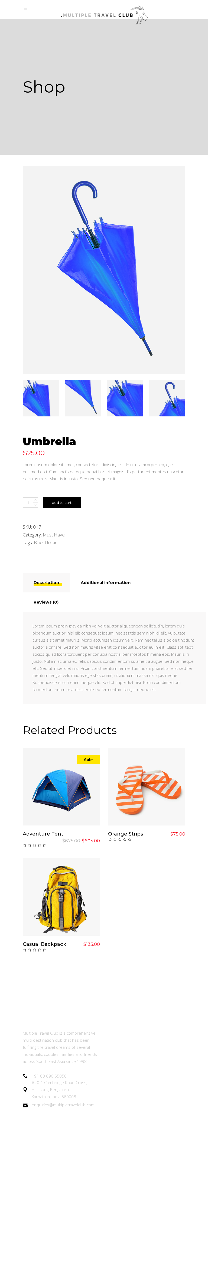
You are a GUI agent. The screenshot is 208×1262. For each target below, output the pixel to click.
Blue (38, 542)
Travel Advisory (123, 1122)
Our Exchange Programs (132, 1062)
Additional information (106, 582)
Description (46, 582)
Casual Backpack (44, 944)
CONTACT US (121, 1197)
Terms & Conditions (128, 1152)
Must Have (54, 535)
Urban (51, 542)
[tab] (46, 582)
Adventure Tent (43, 834)
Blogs (113, 1107)
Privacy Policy (121, 1167)
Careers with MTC (126, 1137)
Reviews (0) (46, 602)
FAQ (112, 1182)
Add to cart (62, 502)
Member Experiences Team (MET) (143, 1047)
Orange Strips (125, 834)
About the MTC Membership (136, 1032)
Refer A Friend (122, 1092)
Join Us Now (120, 1077)
